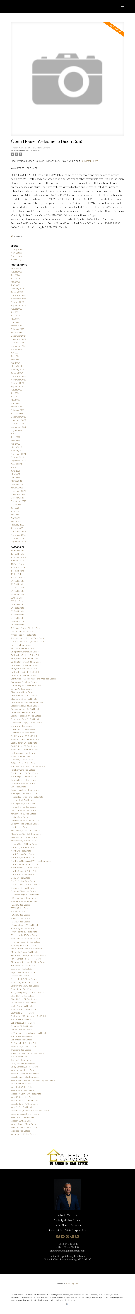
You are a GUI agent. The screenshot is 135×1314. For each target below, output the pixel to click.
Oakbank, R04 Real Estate (22, 888)
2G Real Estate (17, 587)
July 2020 (15, 508)
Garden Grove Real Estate (23, 783)
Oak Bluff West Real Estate (23, 881)
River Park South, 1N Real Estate (25, 938)
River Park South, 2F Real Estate (25, 942)
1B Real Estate (17, 554)
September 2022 (18, 427)
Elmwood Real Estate (20, 756)
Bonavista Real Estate (21, 645)
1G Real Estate (17, 564)
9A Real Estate (17, 624)
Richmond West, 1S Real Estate (25, 925)
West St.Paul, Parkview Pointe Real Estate (30, 1110)
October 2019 (17, 538)
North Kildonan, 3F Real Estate (25, 867)
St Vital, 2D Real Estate (21, 1029)
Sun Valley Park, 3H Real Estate (25, 1043)
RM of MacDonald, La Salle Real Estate (28, 955)
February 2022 (17, 450)
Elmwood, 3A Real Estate (22, 759)
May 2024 (15, 359)
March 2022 (16, 447)
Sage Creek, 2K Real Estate (23, 972)
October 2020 (17, 497)
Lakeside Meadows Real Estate (25, 820)
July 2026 (15, 275)
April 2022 (15, 443)
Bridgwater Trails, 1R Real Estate (25, 672)
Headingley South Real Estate (24, 793)
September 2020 (18, 501)
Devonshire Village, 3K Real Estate (26, 722)
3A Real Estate (17, 591)
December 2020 (18, 491)
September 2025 (18, 305)
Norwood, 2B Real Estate (22, 874)
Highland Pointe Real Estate (23, 807)
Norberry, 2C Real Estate (22, 847)
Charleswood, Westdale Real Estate (27, 702)
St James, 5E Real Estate (22, 1026)
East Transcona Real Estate (23, 753)
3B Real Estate (17, 594)
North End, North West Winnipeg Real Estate (31, 861)
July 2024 (15, 352)
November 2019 (18, 535)
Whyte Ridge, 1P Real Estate (24, 1124)
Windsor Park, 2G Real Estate (24, 1127)
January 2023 (17, 413)
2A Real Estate (17, 581)
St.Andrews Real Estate (21, 1036)
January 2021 (17, 487)
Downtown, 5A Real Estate (23, 729)
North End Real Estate (21, 850)
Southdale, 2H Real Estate (22, 1012)
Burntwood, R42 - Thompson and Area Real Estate (33, 678)
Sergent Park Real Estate (22, 989)
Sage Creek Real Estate (21, 969)
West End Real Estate (21, 1083)
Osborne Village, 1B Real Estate (25, 894)
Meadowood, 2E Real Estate (24, 837)
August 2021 (16, 464)
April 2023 (15, 403)
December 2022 (18, 416)
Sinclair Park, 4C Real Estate (23, 1002)
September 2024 (18, 346)
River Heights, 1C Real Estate (24, 931)
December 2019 (18, 531)
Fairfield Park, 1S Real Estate (24, 763)
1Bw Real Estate (18, 557)
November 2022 (18, 420)
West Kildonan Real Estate (23, 1097)
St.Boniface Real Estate (21, 1039)
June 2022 (15, 437)
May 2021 (15, 474)
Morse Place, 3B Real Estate (24, 840)
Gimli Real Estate (18, 786)
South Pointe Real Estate (22, 1006)
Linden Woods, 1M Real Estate (25, 823)
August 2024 (16, 349)
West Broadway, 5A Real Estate (25, 1077)
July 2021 (15, 467)
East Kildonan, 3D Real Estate (24, 749)
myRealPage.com (72, 1284)
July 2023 (15, 393)
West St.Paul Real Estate (22, 1107)
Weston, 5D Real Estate (22, 1120)
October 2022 (17, 423)
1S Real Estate (17, 574)
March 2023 (16, 406)
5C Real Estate (17, 611)
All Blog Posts (17, 249)
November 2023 (18, 379)
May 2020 (15, 514)
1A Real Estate (17, 550)
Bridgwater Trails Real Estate (24, 668)
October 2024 (17, 342)
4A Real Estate (17, 604)
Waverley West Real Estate (23, 1070)
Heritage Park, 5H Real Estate (24, 803)
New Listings (16, 252)
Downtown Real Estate (21, 726)
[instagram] (67, 1236)
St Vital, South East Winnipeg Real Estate (29, 1033)
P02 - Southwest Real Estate (24, 898)
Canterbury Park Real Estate (24, 682)
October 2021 (17, 457)
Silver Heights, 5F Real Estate (24, 999)
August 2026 (16, 271)
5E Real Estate (17, 614)
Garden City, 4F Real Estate (23, 780)
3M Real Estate (18, 601)
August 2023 (16, 389)
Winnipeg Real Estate (20, 1130)
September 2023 (18, 386)
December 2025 (18, 295)
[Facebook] (58, 1236)
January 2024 (17, 373)
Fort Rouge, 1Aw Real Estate (24, 776)
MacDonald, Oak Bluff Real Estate (26, 834)
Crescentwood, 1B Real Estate (25, 705)
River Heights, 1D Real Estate (24, 935)
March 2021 (16, 480)
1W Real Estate (18, 577)
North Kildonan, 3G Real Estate (25, 871)
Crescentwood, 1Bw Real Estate (25, 709)
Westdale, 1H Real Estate (22, 1117)
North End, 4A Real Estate (22, 854)
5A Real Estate (17, 607)
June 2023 (15, 396)
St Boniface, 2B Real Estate (23, 1022)
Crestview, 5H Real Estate (23, 712)
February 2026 (17, 288)
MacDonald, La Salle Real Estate (25, 830)
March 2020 (16, 521)
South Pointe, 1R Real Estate (24, 1009)
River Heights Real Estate (22, 928)
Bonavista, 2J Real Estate (22, 648)
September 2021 (18, 460)
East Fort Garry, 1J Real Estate (25, 739)
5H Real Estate (18, 621)
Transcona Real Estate (21, 1049)
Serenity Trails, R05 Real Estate (25, 985)
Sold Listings (16, 259)
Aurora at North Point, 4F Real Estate (27, 641)
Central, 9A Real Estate (21, 689)
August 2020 (16, 504)
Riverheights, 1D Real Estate (23, 945)
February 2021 (17, 484)
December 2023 (18, 376)
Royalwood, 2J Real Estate (23, 965)
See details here (89, 160)
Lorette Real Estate (20, 827)
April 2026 (15, 285)
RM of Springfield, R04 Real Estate (26, 958)
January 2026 (17, 292)
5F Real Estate (17, 618)
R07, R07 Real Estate (20, 908)
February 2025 (17, 329)
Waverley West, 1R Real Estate (29, 150)
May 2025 (15, 319)
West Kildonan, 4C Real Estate (24, 1100)
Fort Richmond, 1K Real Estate (24, 773)
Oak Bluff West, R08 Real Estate (25, 884)
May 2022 (15, 440)
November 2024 (18, 339)
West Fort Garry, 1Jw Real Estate (26, 1093)
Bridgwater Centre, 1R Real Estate (26, 655)
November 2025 (18, 298)
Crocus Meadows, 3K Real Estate (26, 715)
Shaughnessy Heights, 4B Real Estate (27, 992)
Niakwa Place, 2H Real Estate (24, 844)
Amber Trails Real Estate (22, 631)
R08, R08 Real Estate (20, 914)
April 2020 (15, 518)
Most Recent (17, 268)
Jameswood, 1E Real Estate (23, 813)
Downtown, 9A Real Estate (23, 732)
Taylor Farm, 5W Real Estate (23, 1046)
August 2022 (16, 430)
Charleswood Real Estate (22, 692)
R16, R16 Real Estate (20, 918)
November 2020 (18, 494)
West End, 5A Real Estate (22, 1087)
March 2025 (16, 325)
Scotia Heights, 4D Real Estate (24, 982)
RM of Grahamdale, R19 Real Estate (27, 948)
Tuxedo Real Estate (19, 1056)
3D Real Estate (18, 597)
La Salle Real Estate (19, 817)
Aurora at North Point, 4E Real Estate (27, 638)
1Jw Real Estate (18, 567)
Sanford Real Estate (20, 975)
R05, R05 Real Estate (20, 904)
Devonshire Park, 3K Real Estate (25, 719)
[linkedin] (72, 1236)
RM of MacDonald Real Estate (24, 952)
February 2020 (17, 524)
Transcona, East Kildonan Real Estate (27, 1053)
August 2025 (16, 308)
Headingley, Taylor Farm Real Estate (27, 796)
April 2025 (15, 322)
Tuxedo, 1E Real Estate (21, 1060)
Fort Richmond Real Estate (23, 769)
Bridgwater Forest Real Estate (24, 658)
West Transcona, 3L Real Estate (25, 1114)
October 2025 (17, 302)
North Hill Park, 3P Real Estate (24, 864)
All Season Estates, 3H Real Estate (26, 628)
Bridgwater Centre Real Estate (25, 651)
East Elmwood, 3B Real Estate (24, 736)
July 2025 (15, 312)
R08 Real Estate (18, 911)
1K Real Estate (17, 570)
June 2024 (15, 356)
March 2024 (16, 366)
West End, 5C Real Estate (22, 1090)
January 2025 (17, 332)
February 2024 (17, 369)
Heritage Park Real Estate (22, 800)
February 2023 (17, 410)
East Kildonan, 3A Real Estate (24, 742)
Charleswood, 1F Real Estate (24, 695)
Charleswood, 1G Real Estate (24, 699)
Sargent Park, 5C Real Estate (24, 979)
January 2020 (17, 528)
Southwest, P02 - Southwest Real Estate (29, 1016)
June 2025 (15, 315)
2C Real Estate (17, 584)
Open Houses (17, 256)
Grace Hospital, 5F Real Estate (25, 790)
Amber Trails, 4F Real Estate (23, 634)
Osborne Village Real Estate (23, 891)
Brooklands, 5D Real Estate (23, 675)
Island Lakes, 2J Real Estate (23, 810)
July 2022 (15, 433)
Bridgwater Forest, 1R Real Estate (26, 661)
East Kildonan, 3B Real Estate (24, 746)
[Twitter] (63, 1236)
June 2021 (15, 470)
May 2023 (15, 400)
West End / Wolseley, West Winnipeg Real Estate (33, 1080)
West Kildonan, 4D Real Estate (24, 1104)
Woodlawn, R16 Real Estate (23, 1134)
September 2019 (18, 541)
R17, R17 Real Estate (20, 921)
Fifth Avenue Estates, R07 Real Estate (28, 766)
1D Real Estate (18, 560)
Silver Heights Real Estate (22, 996)
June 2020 (15, 511)
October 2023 (17, 383)
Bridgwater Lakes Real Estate (24, 665)
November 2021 (18, 454)
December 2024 (18, 335)
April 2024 (15, 362)
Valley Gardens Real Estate (23, 1063)
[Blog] (77, 1236)
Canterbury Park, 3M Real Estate (26, 685)
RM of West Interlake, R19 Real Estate (28, 962)
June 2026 (15, 278)
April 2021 (15, 477)
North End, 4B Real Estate (23, 857)
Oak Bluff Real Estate (20, 877)
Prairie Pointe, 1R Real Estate (24, 901)
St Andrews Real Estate (21, 1019)
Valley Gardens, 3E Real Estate (24, 1066)
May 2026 (15, 281)
